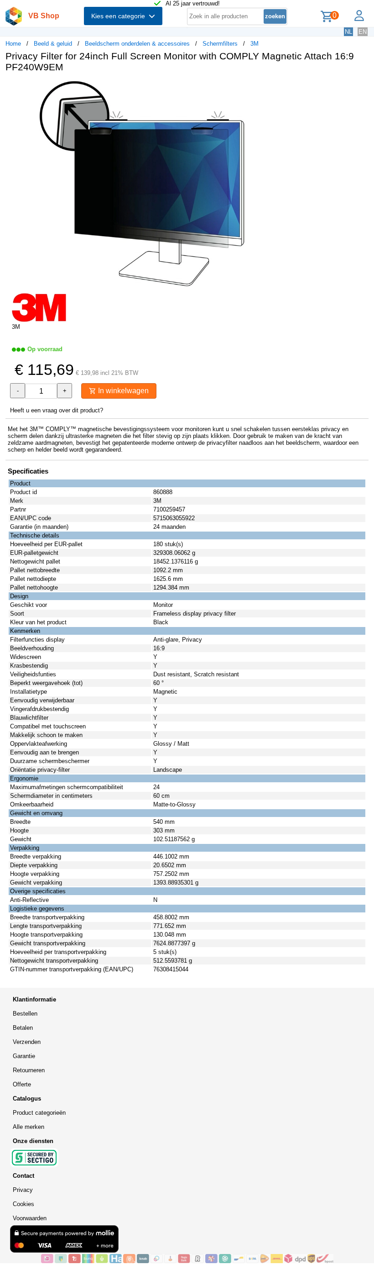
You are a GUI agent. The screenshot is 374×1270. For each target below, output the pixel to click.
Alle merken (28, 1126)
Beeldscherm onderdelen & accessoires (137, 43)
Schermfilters (220, 43)
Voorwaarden (30, 1218)
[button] (271, 89)
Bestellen (25, 1013)
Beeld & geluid (53, 43)
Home (13, 43)
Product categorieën (39, 1112)
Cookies (23, 1204)
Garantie (24, 1056)
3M (254, 43)
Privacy (23, 1189)
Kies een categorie (120, 16)
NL (348, 31)
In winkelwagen (122, 391)
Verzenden (27, 1041)
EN (362, 31)
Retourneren (29, 1070)
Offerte (22, 1084)
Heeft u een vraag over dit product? (56, 410)
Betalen (23, 1027)
